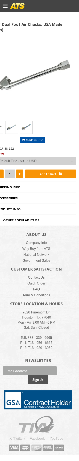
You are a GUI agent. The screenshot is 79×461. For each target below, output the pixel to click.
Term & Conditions (36, 295)
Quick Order (36, 283)
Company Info (36, 243)
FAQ (36, 289)
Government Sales (36, 260)
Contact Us (36, 277)
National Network (36, 254)
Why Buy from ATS (36, 248)
